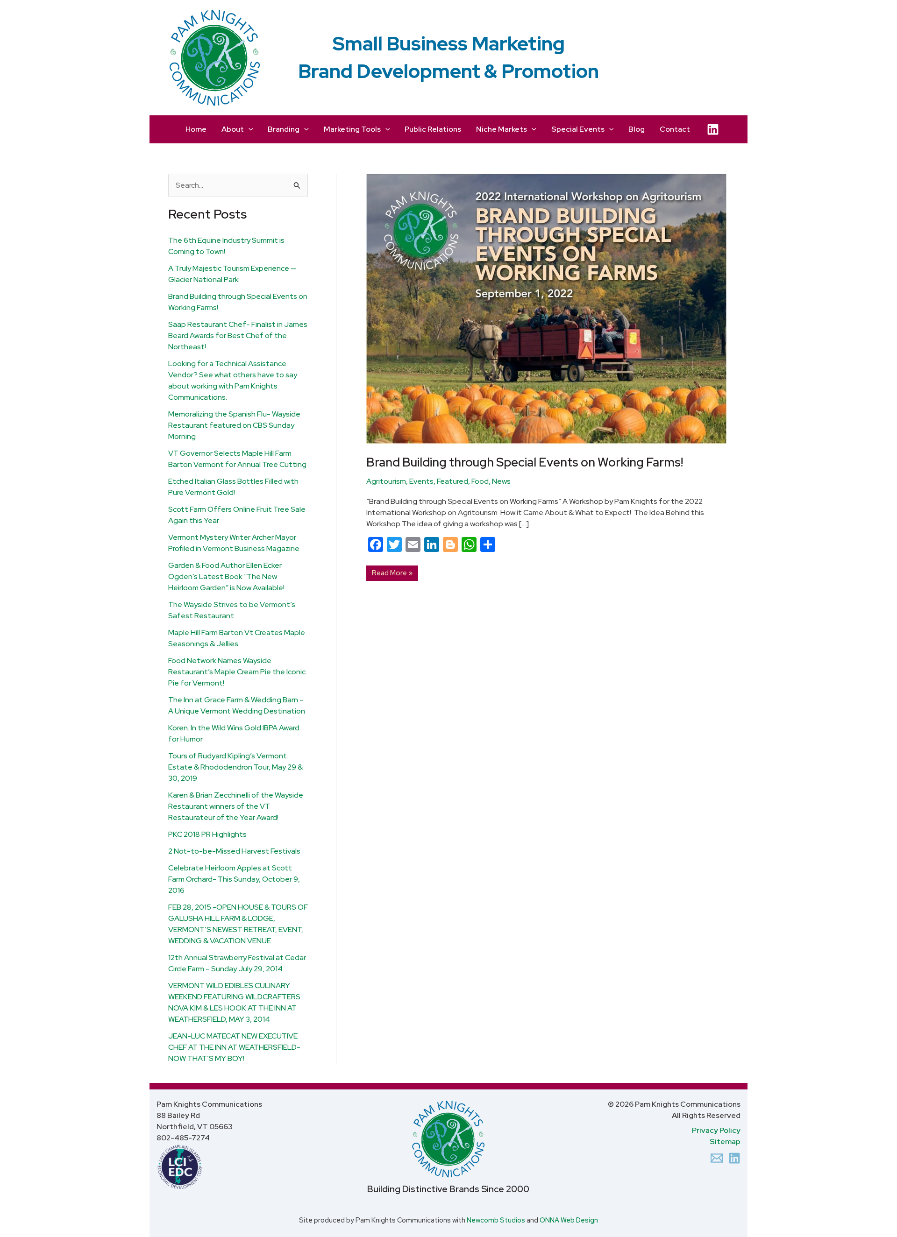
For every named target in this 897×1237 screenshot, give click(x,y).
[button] (248, 129)
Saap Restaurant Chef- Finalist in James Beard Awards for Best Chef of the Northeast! (237, 335)
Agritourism (386, 481)
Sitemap (725, 1141)
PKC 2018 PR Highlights (207, 834)
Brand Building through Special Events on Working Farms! (524, 462)
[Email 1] (717, 1158)
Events (421, 481)
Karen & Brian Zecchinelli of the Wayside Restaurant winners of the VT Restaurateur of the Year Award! (235, 806)
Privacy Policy (716, 1130)
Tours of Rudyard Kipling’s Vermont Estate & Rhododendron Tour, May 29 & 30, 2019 (235, 767)
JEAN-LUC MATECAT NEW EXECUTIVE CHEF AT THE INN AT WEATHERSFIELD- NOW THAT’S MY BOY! (234, 1047)
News (501, 481)
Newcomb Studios (496, 1220)
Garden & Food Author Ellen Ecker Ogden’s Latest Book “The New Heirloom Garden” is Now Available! (226, 576)
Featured (452, 481)
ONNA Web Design (569, 1220)
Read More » (392, 571)
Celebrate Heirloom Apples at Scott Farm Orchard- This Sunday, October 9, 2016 (234, 879)
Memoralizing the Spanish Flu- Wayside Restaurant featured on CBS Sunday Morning (234, 425)
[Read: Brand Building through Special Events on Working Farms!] (546, 308)
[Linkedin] (734, 1158)
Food (480, 481)
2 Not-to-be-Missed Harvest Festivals (234, 851)
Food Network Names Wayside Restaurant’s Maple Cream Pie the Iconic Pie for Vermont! (237, 672)
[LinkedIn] (713, 129)
